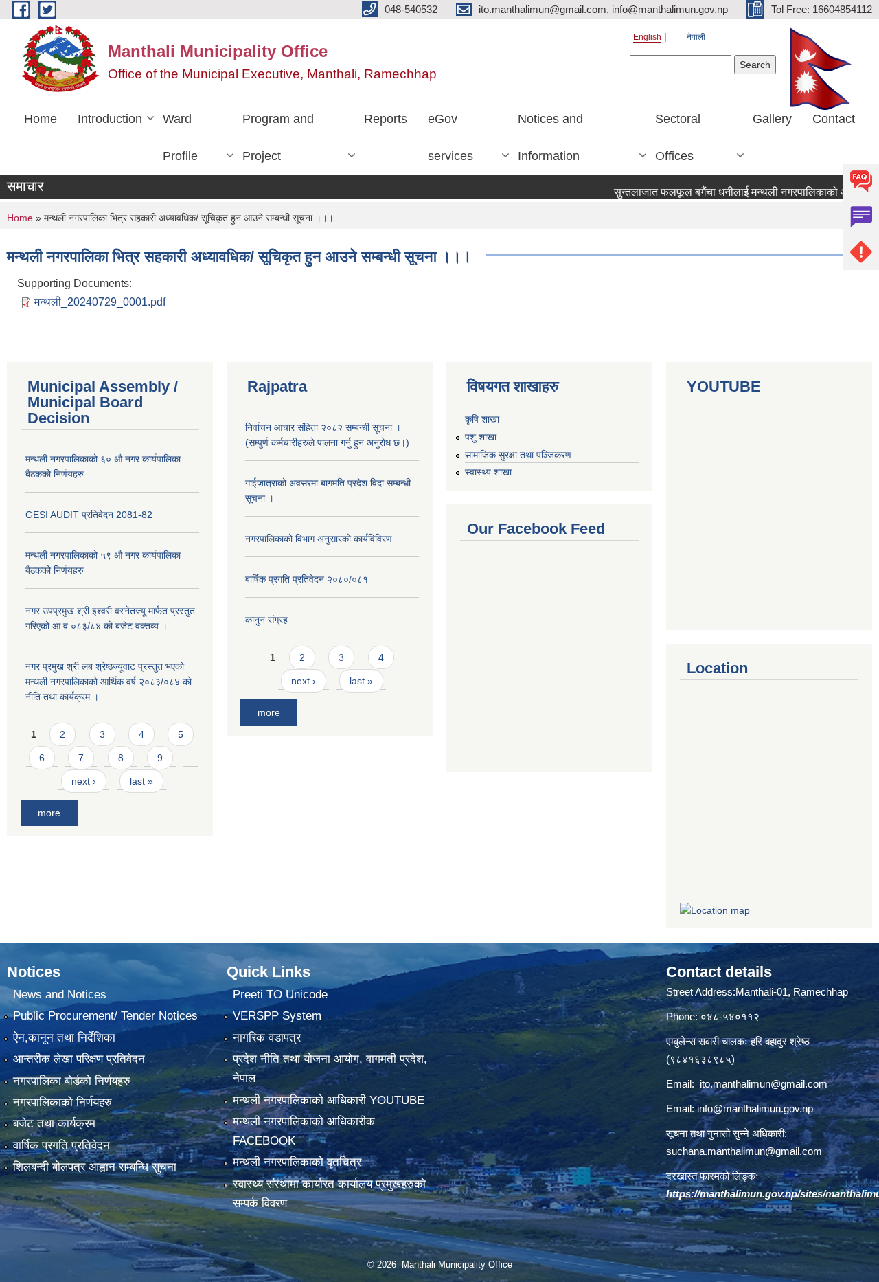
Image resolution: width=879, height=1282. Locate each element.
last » (141, 781)
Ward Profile (180, 137)
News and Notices (59, 994)
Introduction (110, 119)
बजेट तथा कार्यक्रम (54, 1123)
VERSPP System (277, 1015)
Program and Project (278, 137)
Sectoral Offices (677, 137)
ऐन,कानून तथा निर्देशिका (64, 1037)
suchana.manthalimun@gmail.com (744, 1151)
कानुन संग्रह (266, 619)
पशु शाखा (480, 436)
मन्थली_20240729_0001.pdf (99, 302)
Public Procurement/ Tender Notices (105, 1015)
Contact (833, 119)
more (49, 812)
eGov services (450, 137)
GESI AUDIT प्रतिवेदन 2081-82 (88, 514)
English (647, 37)
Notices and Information (550, 137)
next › (83, 781)
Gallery (772, 119)
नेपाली (696, 37)
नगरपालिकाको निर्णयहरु (62, 1102)
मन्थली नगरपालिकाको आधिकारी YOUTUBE (328, 1100)
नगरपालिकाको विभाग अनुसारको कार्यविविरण (318, 538)
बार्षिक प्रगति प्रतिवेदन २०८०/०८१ (306, 579)
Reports (385, 119)
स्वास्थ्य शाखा (488, 471)
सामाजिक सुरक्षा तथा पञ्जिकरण (518, 454)
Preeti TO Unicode (280, 994)
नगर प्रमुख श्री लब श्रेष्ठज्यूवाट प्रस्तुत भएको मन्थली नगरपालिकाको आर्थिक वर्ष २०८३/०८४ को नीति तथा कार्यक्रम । (108, 681)
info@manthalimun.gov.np (755, 1108)
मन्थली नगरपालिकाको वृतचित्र (297, 1162)
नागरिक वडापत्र (267, 1037)
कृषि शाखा (482, 419)
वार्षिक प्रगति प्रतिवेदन (61, 1145)
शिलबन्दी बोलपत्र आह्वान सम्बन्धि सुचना (94, 1166)
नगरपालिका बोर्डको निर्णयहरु (71, 1081)
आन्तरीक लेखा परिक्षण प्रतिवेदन (79, 1059)
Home (40, 119)
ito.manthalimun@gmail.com (763, 1084)
